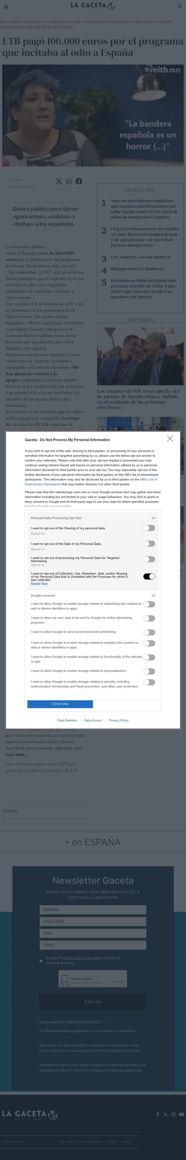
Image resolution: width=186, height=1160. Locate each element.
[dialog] (93, 580)
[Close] (171, 440)
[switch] (149, 528)
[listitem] (93, 518)
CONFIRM (60, 704)
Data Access (93, 720)
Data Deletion (67, 720)
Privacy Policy (119, 720)
